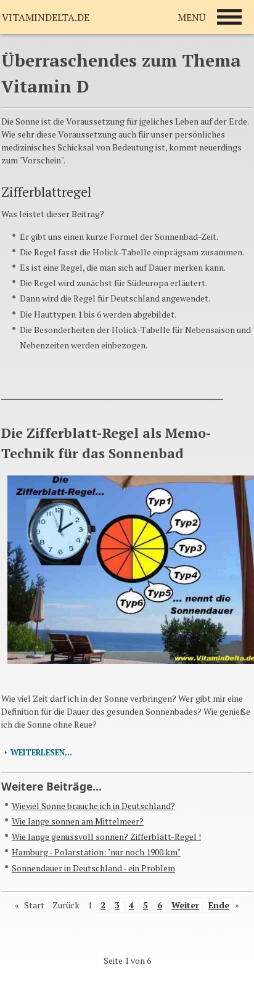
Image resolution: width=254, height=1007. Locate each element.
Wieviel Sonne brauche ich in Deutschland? (93, 806)
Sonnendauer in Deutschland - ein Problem (93, 868)
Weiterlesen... (41, 752)
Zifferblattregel (46, 191)
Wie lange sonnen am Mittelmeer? (78, 821)
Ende (218, 905)
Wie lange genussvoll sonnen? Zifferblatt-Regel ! (106, 836)
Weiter (185, 905)
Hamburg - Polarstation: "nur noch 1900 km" (96, 852)
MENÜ (191, 17)
